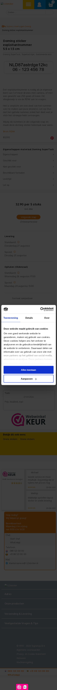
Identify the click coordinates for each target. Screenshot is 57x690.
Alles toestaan (28, 369)
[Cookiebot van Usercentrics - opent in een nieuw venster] (41, 309)
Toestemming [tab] (10, 317)
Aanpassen (27, 378)
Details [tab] (29, 317)
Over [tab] (46, 317)
